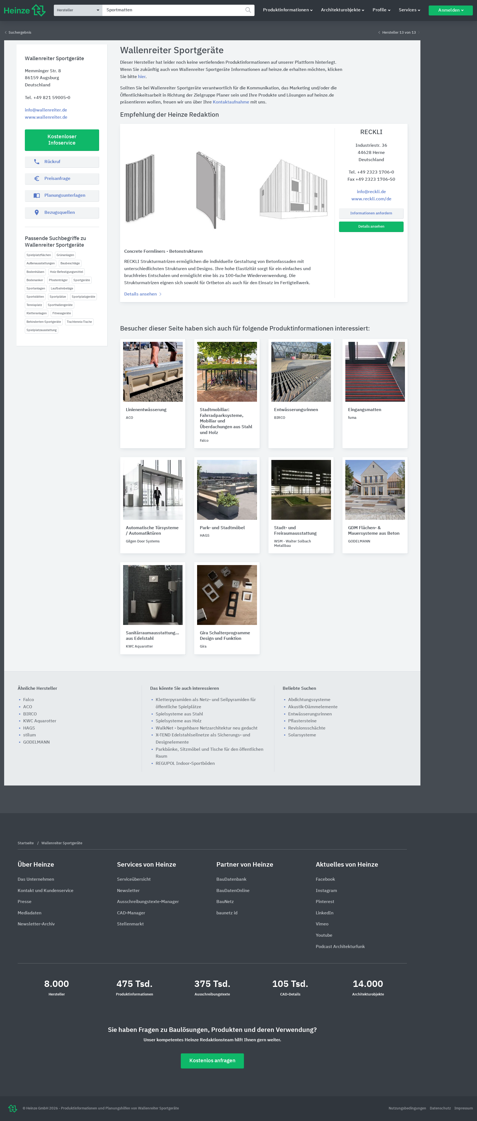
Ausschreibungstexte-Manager (148, 902)
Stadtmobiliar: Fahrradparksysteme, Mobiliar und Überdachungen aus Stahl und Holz (226, 421)
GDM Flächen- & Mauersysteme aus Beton (373, 531)
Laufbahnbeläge (62, 288)
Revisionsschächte (306, 728)
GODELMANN (36, 742)
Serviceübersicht (134, 879)
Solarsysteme (302, 735)
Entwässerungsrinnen (296, 410)
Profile (379, 10)
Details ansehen (371, 226)
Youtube (324, 935)
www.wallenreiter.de (46, 117)
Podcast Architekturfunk (340, 947)
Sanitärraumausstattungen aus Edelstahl (153, 636)
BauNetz (225, 902)
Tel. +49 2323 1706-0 (371, 172)
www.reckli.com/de (371, 199)
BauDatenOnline (233, 891)
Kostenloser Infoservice (61, 140)
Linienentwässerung (146, 410)
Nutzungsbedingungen (408, 1108)
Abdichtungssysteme (309, 700)
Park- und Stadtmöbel (222, 528)
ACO (27, 707)
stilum (29, 735)
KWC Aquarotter (39, 721)
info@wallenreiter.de (46, 110)
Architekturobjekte (341, 10)
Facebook (325, 879)
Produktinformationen (286, 10)
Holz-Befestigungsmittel (66, 271)
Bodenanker (34, 280)
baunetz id (226, 913)
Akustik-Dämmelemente (313, 707)
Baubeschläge (70, 263)
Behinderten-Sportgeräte (43, 321)
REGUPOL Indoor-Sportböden (185, 763)
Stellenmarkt (130, 924)
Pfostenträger (58, 280)
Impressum (463, 1108)
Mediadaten (29, 913)
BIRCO (30, 714)
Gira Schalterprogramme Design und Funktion (225, 636)
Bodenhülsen (35, 271)
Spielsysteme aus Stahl (179, 714)
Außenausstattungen (40, 263)
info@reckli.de (371, 192)
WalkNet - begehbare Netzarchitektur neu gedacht (207, 728)
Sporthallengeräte (60, 305)
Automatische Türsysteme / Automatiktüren (152, 531)
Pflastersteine (302, 721)
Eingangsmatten (364, 410)
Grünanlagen (65, 255)
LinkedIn (324, 913)
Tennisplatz (34, 305)
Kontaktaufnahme (231, 102)
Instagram (326, 891)
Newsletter (128, 891)
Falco (28, 700)
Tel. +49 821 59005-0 (47, 98)
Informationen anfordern (371, 213)
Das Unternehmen (36, 879)
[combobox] (178, 10)
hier (141, 77)
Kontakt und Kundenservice (45, 891)
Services (408, 10)
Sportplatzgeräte (83, 296)
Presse (24, 902)
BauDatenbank (231, 879)
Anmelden (449, 10)
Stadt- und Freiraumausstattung (295, 531)
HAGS (29, 728)
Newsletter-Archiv (36, 924)
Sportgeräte (81, 280)
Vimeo (322, 924)
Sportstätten (35, 296)
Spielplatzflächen (38, 255)
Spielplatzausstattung (41, 330)
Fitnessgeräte (61, 313)
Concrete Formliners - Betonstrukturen (163, 251)
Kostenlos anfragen (212, 1060)
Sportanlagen (35, 288)
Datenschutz (441, 1108)
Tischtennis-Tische (79, 321)
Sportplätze (58, 296)
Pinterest (325, 902)
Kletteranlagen (36, 313)
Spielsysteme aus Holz (179, 721)
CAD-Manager (131, 913)
